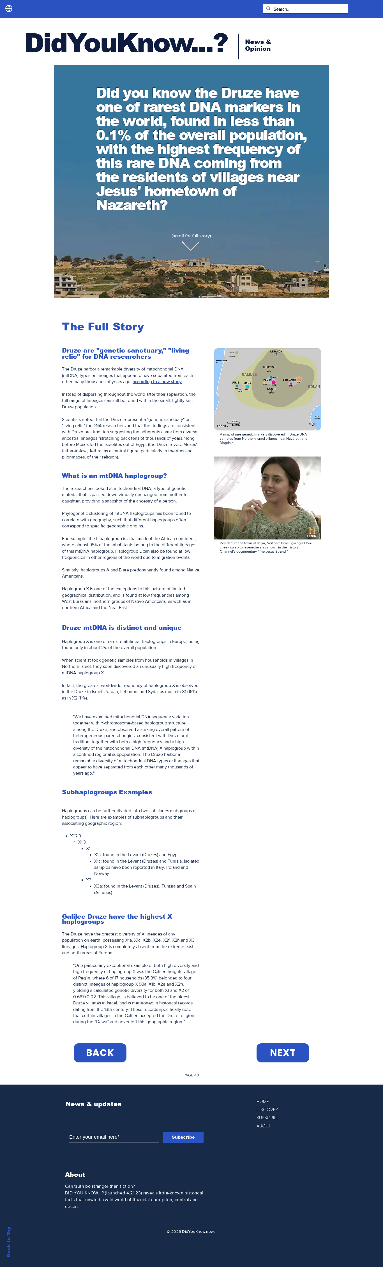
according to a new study (157, 381)
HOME (263, 1101)
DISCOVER (267, 1109)
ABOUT (263, 1126)
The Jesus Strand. (273, 551)
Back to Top (8, 1242)
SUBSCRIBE (268, 1118)
